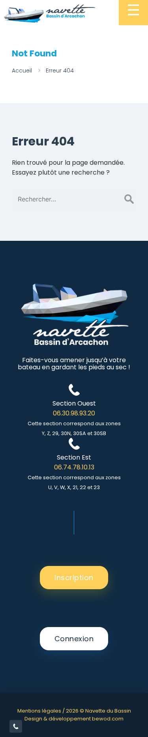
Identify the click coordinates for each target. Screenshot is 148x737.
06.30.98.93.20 (74, 413)
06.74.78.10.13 (74, 467)
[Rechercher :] (74, 199)
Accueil (22, 70)
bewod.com (108, 718)
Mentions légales (39, 711)
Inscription (74, 578)
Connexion (74, 639)
